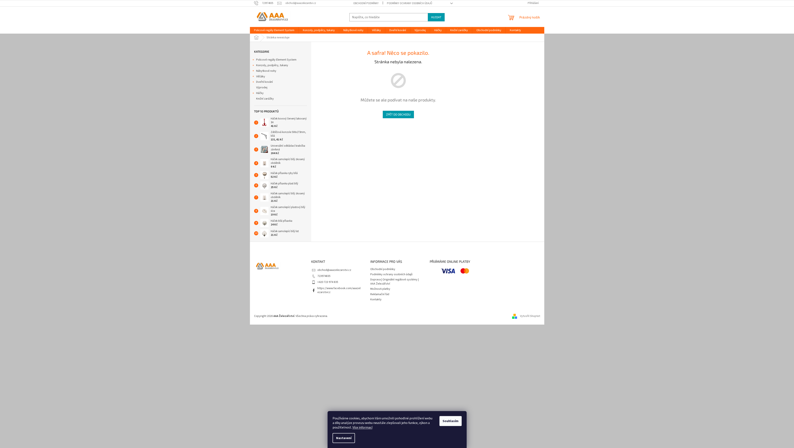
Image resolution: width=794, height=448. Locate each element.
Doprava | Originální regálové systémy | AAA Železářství (394, 282)
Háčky (260, 93)
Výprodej (261, 87)
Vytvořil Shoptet (530, 316)
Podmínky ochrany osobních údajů (409, 3)
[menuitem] (274, 30)
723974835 (323, 276)
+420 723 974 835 (327, 282)
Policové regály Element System (276, 60)
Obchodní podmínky (366, 3)
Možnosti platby (380, 289)
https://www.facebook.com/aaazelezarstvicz (339, 290)
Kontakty (376, 299)
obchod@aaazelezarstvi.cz (334, 270)
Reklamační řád (379, 294)
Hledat (436, 17)
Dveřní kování (264, 82)
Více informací (362, 427)
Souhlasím (451, 421)
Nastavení (343, 438)
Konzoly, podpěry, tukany (272, 65)
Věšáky (260, 76)
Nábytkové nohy (266, 71)
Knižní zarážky (265, 99)
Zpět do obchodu (398, 114)
